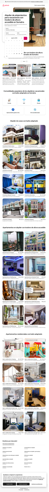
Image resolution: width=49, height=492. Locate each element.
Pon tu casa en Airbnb (40, 5)
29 (19, 53)
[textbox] (10, 34)
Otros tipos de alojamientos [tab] (8, 443)
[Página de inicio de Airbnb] (6, 5)
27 (14, 53)
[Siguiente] (27, 61)
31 (6, 56)
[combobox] (16, 30)
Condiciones (26, 489)
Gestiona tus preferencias (37, 484)
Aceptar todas (9, 484)
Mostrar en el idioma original (37, 1)
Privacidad (21, 489)
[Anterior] (21, 61)
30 (21, 53)
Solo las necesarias (23, 484)
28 (16, 53)
